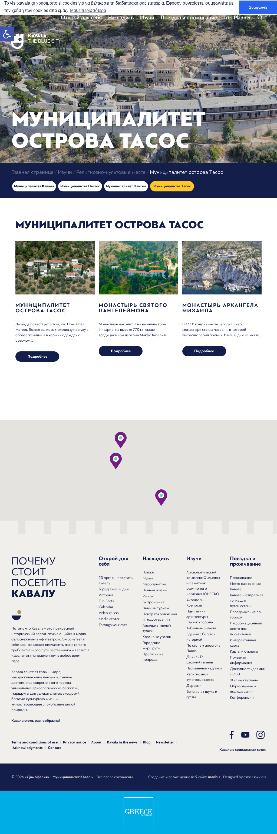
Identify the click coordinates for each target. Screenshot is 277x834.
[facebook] (231, 735)
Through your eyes (113, 625)
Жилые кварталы (244, 680)
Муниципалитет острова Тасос (42, 308)
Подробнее (37, 356)
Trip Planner (237, 17)
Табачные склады (201, 628)
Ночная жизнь (155, 590)
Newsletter (165, 742)
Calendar (106, 607)
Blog (146, 742)
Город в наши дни (114, 589)
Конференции (242, 697)
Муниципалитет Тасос (172, 186)
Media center (109, 619)
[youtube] (245, 735)
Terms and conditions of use (34, 742)
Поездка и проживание (189, 17)
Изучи (147, 17)
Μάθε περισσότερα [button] (88, 10)
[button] (7, 34)
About (96, 742)
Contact (54, 748)
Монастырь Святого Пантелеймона (133, 308)
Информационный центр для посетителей (246, 628)
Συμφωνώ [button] (258, 7)
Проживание (241, 578)
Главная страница (32, 172)
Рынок (148, 596)
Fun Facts (106, 601)
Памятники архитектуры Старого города (199, 616)
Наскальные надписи (204, 668)
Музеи (148, 578)
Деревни (194, 686)
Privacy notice (74, 742)
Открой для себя (81, 17)
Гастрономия (153, 602)
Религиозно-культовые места (111, 172)
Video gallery (109, 613)
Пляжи (148, 572)
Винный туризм (156, 608)
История (106, 595)
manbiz (214, 777)
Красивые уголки (157, 637)
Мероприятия (154, 584)
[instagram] (260, 735)
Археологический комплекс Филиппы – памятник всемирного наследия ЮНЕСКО (203, 583)
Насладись (121, 17)
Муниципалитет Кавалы (73, 777)
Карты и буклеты (244, 651)
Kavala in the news (122, 742)
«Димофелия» (37, 777)
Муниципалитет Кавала (34, 186)
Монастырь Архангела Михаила (220, 308)
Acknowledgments (27, 748)
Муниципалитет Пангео (126, 186)
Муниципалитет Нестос (80, 186)
